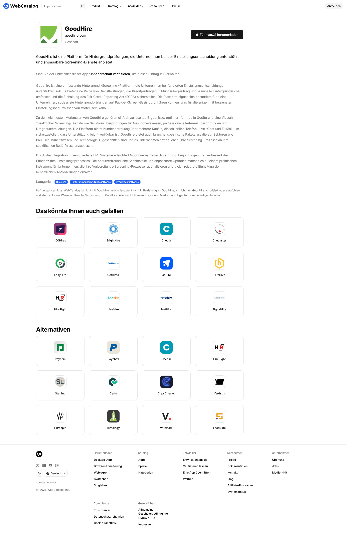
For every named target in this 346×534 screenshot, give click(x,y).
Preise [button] (231, 459)
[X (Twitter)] (37, 465)
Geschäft (71, 42)
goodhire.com (75, 35)
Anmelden (334, 6)
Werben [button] (188, 479)
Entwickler (134, 6)
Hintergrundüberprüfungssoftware (91, 181)
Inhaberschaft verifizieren (110, 74)
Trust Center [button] (102, 510)
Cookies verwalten (46, 482)
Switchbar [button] (101, 479)
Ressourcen (156, 6)
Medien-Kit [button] (279, 472)
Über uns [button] (278, 459)
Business (61, 181)
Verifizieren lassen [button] (195, 466)
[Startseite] (20, 6)
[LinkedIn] (44, 465)
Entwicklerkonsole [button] (195, 459)
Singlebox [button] (100, 485)
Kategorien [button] (145, 472)
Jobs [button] (275, 466)
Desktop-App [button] (103, 459)
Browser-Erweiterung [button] (108, 466)
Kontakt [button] (232, 472)
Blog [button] (230, 479)
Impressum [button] (145, 524)
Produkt (95, 6)
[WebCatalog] (39, 454)
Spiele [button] (142, 466)
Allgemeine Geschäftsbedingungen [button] (153, 511)
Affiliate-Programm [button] (240, 485)
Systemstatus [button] (236, 491)
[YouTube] (50, 465)
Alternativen (53, 329)
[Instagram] (56, 465)
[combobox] (56, 473)
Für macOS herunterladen (219, 35)
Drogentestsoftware (127, 181)
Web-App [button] (100, 472)
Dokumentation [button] (237, 466)
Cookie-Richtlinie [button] (105, 523)
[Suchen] (82, 6)
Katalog (113, 6)
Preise (176, 6)
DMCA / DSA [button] (146, 518)
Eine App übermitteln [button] (197, 472)
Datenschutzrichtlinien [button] (109, 516)
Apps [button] (142, 459)
